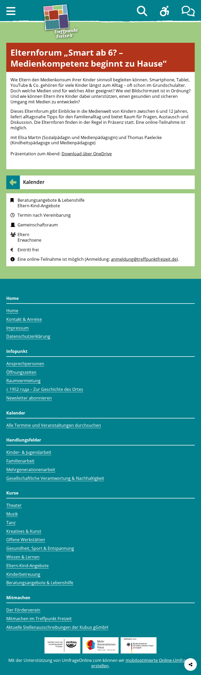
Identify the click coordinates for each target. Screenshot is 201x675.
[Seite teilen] (190, 664)
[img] (14, 259)
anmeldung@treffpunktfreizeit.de (144, 259)
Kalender (33, 181)
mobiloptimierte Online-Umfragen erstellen (142, 663)
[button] (11, 11)
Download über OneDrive (87, 154)
